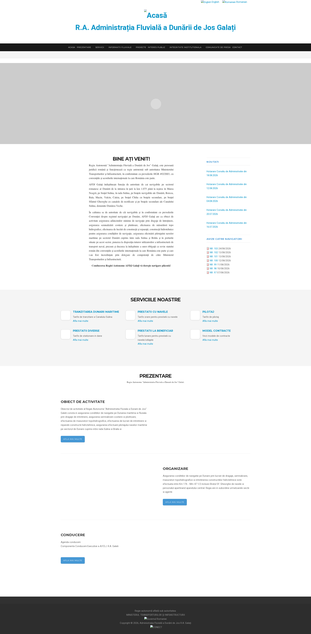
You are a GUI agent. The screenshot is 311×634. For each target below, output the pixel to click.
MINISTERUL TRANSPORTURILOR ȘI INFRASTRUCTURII (155, 614)
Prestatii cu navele (153, 311)
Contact (237, 47)
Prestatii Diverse (86, 330)
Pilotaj (208, 311)
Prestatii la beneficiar (155, 330)
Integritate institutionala (186, 47)
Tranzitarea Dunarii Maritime (96, 311)
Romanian (241, 1)
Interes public (157, 47)
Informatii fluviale (120, 47)
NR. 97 (213, 272)
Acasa (71, 47)
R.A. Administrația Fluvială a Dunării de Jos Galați (155, 27)
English (215, 1)
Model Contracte (216, 330)
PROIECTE (141, 47)
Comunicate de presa (218, 47)
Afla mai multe (80, 321)
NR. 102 (214, 252)
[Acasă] (155, 15)
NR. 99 (213, 264)
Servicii (100, 47)
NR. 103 (214, 248)
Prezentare (84, 47)
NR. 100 (214, 260)
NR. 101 (214, 256)
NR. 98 (213, 268)
